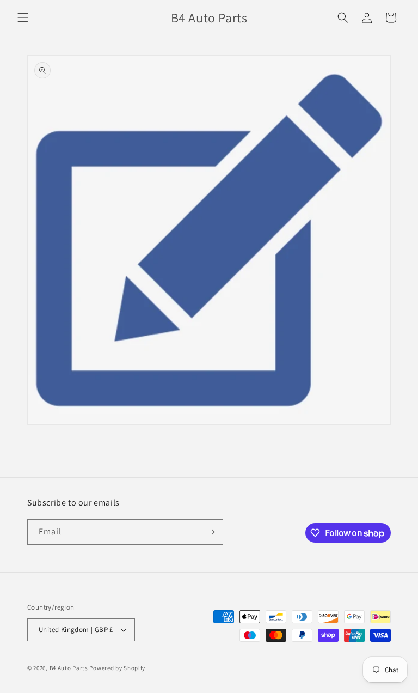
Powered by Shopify (117, 668)
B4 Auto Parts (69, 668)
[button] (23, 17)
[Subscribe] (211, 532)
